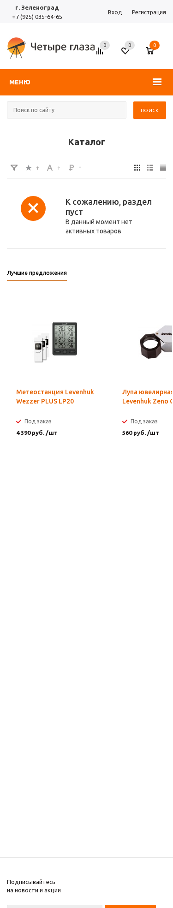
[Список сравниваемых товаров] (101, 54)
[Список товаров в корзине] (154, 54)
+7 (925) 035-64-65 (37, 16)
